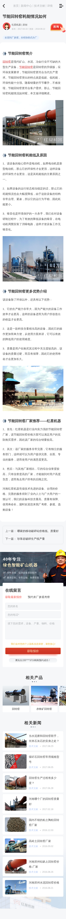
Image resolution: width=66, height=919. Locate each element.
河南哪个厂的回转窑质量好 (44, 801)
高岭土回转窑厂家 (40, 841)
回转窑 (7, 61)
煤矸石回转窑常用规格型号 (44, 759)
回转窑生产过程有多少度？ (42, 780)
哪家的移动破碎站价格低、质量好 (38, 531)
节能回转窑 (26, 67)
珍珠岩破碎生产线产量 (31, 538)
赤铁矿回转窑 (44, 708)
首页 (16, 5)
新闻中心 (26, 5)
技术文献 (39, 5)
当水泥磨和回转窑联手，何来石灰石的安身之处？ (44, 738)
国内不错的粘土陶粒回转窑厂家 (44, 822)
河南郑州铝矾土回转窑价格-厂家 (44, 864)
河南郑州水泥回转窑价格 (44, 882)
